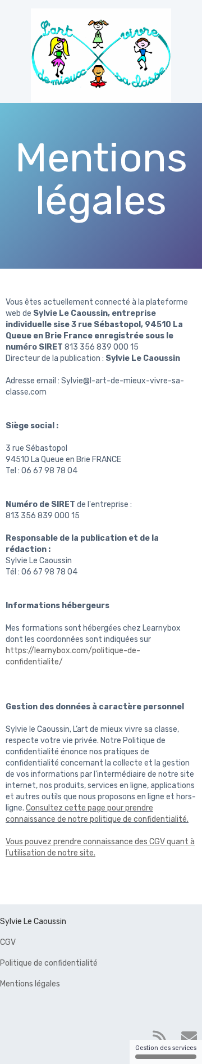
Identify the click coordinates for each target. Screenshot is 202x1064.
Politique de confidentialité (49, 963)
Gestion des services (165, 1048)
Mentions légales (30, 984)
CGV (8, 942)
